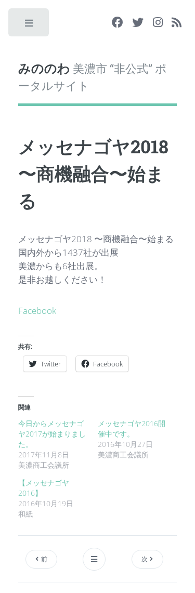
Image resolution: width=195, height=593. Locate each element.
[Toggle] (29, 25)
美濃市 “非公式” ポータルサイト (92, 76)
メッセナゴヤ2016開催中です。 (131, 428)
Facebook (37, 310)
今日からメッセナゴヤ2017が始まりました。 (52, 433)
